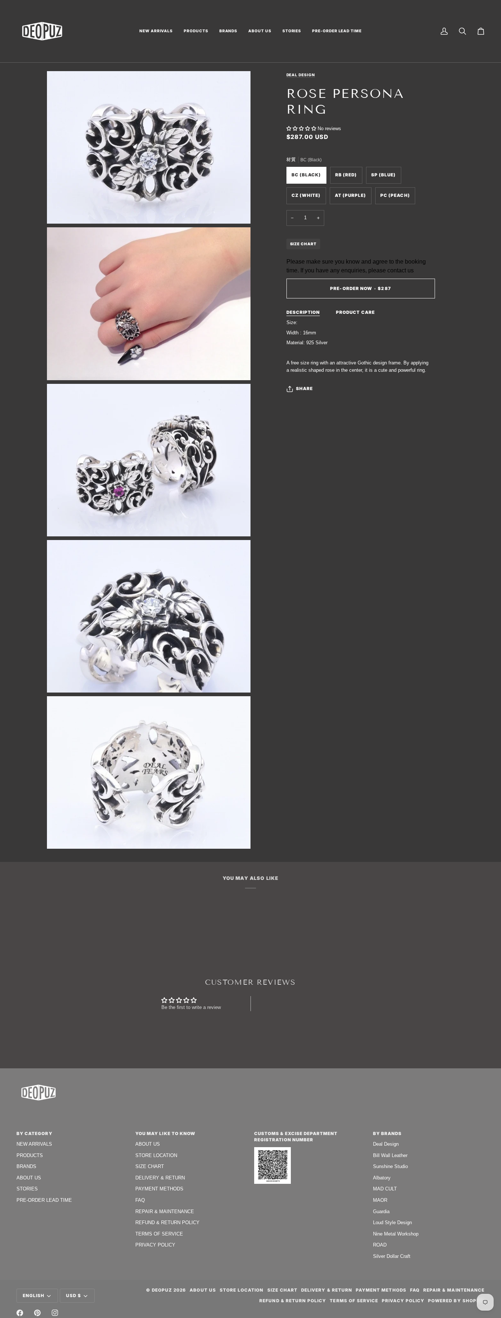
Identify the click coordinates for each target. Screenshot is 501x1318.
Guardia (381, 1211)
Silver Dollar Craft (391, 1256)
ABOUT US (29, 1178)
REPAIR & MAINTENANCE (164, 1211)
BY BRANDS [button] (387, 1133)
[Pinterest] (37, 1313)
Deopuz (162, 1290)
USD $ (73, 1295)
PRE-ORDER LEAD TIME (44, 1200)
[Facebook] (20, 1313)
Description (303, 312)
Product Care (355, 312)
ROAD (380, 1245)
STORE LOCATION (156, 1155)
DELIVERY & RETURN (160, 1178)
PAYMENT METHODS (159, 1189)
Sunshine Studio (390, 1166)
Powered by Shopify (456, 1300)
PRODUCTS (30, 1155)
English (33, 1295)
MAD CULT (385, 1189)
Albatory (382, 1178)
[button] (156, 31)
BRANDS (26, 1166)
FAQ (140, 1200)
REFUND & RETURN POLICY (167, 1222)
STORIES (27, 1189)
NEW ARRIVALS (34, 1144)
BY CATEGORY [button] (34, 1133)
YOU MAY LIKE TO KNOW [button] (165, 1133)
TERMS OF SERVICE (159, 1234)
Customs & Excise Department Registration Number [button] (295, 1137)
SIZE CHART (303, 244)
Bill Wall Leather (390, 1155)
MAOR (380, 1200)
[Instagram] (55, 1313)
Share (304, 388)
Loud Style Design (392, 1222)
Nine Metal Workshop (395, 1234)
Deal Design (300, 75)
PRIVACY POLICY (155, 1245)
